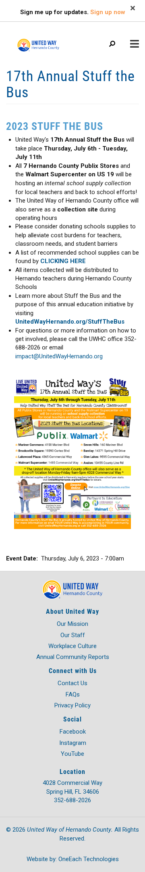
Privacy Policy (72, 705)
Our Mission (72, 623)
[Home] (48, 41)
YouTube (72, 753)
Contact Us (72, 683)
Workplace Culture (72, 646)
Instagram (72, 743)
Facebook (73, 731)
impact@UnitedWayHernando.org (59, 356)
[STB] (72, 452)
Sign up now (107, 12)
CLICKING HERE (63, 261)
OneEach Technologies (88, 859)
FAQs (73, 694)
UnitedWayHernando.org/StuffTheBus (69, 321)
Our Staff (72, 635)
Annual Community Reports (72, 657)
